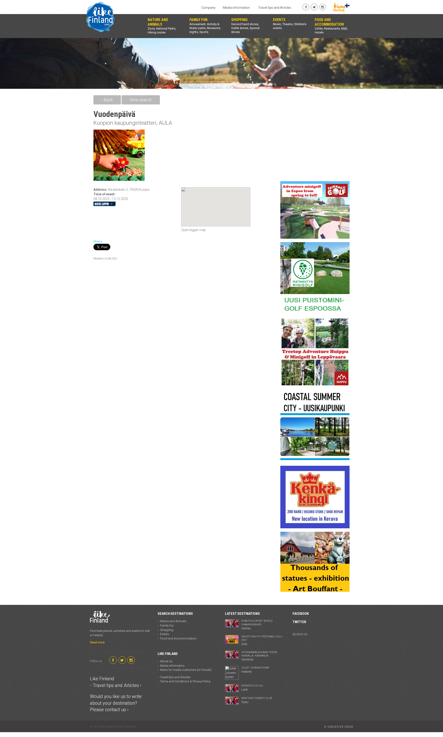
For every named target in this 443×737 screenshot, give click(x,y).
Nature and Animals (173, 621)
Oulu (261, 640)
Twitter (299, 622)
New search (141, 99)
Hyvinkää (259, 656)
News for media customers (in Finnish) (186, 670)
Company (208, 7)
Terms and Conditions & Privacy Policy (185, 681)
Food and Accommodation (178, 638)
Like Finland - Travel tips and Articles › (115, 682)
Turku (256, 700)
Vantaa (257, 624)
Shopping (166, 630)
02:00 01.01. (300, 634)
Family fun (167, 625)
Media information (236, 7)
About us (166, 661)
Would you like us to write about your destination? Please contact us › (116, 703)
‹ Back (107, 99)
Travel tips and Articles (274, 7)
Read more (97, 642)
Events (164, 634)
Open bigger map (193, 230)
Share (97, 241)
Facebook (301, 614)
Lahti (252, 687)
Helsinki (255, 669)
